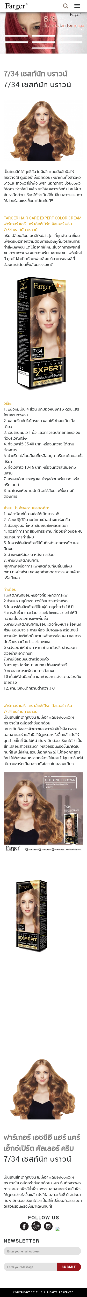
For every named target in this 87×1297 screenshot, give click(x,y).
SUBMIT (69, 1267)
